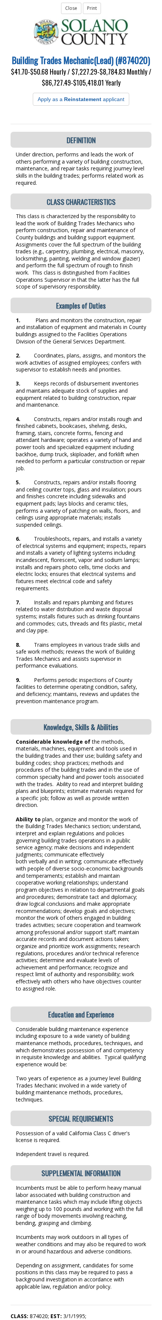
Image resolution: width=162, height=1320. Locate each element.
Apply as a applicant (81, 99)
